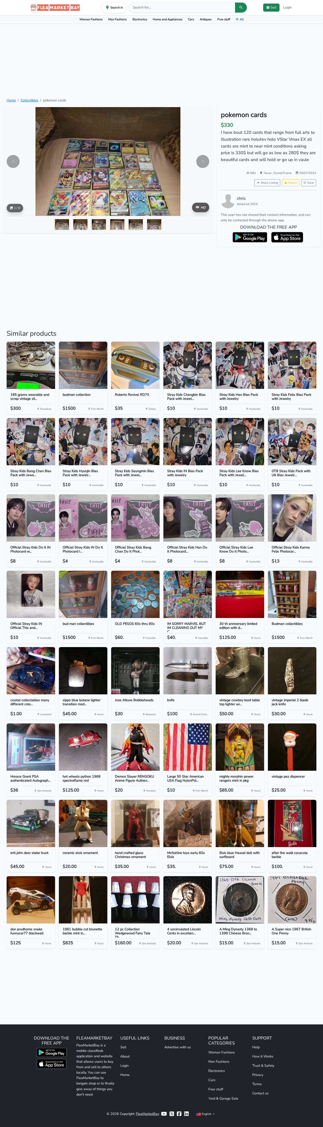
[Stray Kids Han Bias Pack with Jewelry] (240, 365)
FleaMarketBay (147, 1113)
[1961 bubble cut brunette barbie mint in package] (83, 899)
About (125, 1056)
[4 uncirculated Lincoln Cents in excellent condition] (187, 899)
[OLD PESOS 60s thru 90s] (135, 594)
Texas (267, 173)
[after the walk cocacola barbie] (292, 823)
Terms (257, 1084)
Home (11, 100)
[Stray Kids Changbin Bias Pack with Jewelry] (187, 365)
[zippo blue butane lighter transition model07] (83, 670)
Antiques (206, 19)
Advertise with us (177, 1047)
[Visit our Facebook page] (179, 1114)
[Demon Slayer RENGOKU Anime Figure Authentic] (135, 747)
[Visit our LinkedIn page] (186, 1114)
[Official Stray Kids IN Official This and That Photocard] (31, 594)
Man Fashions (117, 19)
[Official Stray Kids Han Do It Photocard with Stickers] (187, 518)
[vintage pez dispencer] (292, 747)
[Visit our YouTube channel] (164, 1114)
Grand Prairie (283, 173)
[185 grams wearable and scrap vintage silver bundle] (31, 365)
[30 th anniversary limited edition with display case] (240, 594)
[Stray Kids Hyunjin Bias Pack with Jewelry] (83, 441)
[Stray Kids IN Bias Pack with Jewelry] (187, 441)
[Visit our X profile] (172, 1114)
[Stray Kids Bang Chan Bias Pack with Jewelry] (31, 441)
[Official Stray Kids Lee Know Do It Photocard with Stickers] (240, 518)
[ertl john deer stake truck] (31, 823)
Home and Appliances (167, 19)
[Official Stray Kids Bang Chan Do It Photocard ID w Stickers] (135, 518)
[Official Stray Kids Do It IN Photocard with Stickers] (31, 518)
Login (287, 7)
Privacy (257, 1074)
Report (292, 183)
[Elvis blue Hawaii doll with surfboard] (240, 823)
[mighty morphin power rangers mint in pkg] (240, 747)
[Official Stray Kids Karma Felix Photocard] (292, 518)
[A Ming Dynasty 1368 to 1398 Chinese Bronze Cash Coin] (240, 899)
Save (310, 183)
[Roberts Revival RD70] (135, 365)
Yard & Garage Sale (223, 1098)
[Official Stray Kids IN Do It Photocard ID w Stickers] (83, 518)
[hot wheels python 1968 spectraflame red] (83, 747)
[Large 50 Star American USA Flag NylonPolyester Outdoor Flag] (187, 747)
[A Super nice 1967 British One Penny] (292, 899)
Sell (123, 1047)
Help (256, 1047)
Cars (191, 19)
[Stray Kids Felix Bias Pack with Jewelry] (292, 365)
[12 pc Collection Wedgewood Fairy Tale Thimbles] (135, 899)
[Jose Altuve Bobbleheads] (135, 670)
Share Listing (269, 183)
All (242, 19)
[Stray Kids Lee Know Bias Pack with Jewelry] (240, 441)
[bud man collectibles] (83, 594)
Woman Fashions (91, 19)
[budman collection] (83, 365)
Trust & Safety (263, 1065)
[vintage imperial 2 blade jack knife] (292, 670)
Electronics (139, 19)
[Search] (241, 8)
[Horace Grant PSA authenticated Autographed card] (31, 747)
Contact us (260, 1093)
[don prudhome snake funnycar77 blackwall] (31, 899)
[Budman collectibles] (292, 594)
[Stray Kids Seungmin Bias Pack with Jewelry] (135, 441)
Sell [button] (273, 7)
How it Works (262, 1056)
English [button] (206, 1114)
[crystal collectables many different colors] (31, 670)
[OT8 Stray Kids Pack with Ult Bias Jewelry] (292, 441)
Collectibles (29, 100)
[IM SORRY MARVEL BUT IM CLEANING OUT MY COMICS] (187, 594)
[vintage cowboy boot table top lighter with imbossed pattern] (240, 670)
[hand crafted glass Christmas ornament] (135, 823)
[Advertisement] (161, 61)
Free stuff (223, 19)
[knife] (187, 670)
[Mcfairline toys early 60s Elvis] (187, 823)
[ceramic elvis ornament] (83, 823)
